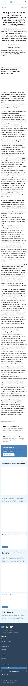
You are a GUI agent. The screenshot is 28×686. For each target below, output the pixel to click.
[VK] (9, 44)
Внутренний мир (5, 646)
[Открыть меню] (5, 2)
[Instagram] (14, 44)
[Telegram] (16, 44)
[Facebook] (11, 44)
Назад (5, 7)
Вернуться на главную (14, 667)
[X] (19, 44)
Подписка (3, 661)
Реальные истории (6, 641)
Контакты (3, 658)
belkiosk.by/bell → (8, 454)
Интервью (5, 547)
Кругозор (3, 649)
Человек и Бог (4, 638)
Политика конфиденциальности (8, 682)
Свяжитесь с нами (14, 671)
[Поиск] (26, 2)
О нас (2, 655)
